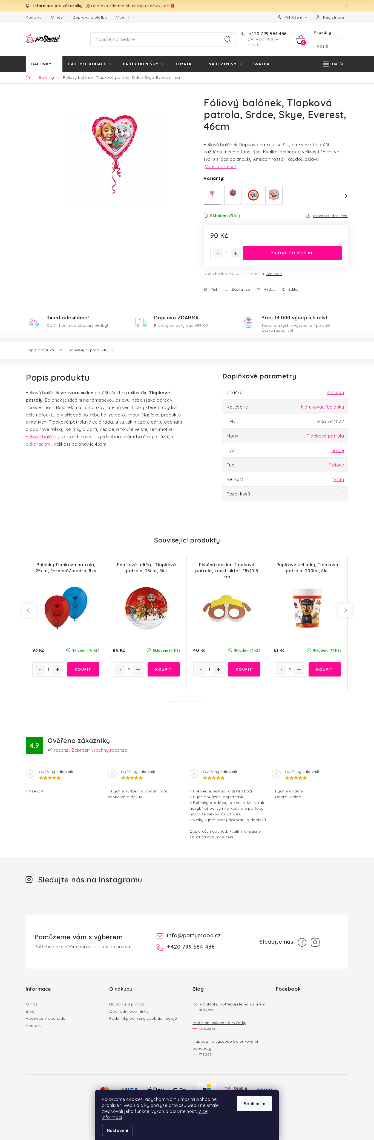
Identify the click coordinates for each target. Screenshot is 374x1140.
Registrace (333, 17)
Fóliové (336, 465)
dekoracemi (38, 444)
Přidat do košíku (292, 252)
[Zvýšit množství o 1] (236, 253)
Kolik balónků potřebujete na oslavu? (228, 1004)
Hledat (227, 39)
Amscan (274, 273)
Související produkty (88, 350)
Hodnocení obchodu (45, 1018)
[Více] (333, 64)
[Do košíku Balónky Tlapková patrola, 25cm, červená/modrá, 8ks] (83, 669)
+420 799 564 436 (267, 33)
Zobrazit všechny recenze (99, 750)
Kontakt (33, 17)
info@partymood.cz (194, 935)
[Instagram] (315, 942)
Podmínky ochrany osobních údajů (143, 1018)
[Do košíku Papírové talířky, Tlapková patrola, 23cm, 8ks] (164, 669)
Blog (30, 1011)
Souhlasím (254, 1103)
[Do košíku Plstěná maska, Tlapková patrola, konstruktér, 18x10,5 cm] (244, 669)
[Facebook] (302, 942)
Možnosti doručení (331, 215)
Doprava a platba (90, 17)
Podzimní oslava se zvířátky (219, 1022)
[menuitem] (44, 64)
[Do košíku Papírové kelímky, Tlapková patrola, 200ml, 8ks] (325, 669)
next (345, 610)
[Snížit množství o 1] (218, 253)
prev (29, 610)
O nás (57, 17)
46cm (338, 479)
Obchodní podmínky (129, 1011)
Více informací (220, 166)
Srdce (338, 450)
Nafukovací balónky (322, 407)
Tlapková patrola (325, 436)
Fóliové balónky (42, 436)
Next (342, 196)
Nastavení (117, 1130)
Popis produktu (40, 350)
